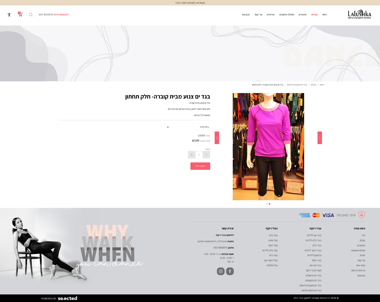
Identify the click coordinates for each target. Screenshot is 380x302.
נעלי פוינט (273, 240)
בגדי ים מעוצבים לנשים (310, 285)
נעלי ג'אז (273, 255)
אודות (362, 255)
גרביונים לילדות (314, 255)
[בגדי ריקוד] (359, 14)
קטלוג (314, 14)
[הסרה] (206, 154)
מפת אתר (360, 265)
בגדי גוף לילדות (314, 235)
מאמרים (303, 14)
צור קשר (258, 14)
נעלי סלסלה (272, 265)
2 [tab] (267, 204)
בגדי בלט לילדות (313, 240)
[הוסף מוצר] (191, 154)
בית (363, 235)
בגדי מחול (316, 260)
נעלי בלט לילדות (270, 250)
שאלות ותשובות (286, 14)
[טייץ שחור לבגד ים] (268, 146)
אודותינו (271, 14)
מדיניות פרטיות (358, 270)
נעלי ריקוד (273, 245)
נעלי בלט (273, 235)
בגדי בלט (316, 245)
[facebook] (230, 271)
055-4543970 (46, 14)
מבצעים (246, 14)
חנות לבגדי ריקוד (313, 270)
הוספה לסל (200, 166)
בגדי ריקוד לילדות (313, 250)
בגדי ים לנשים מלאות (311, 290)
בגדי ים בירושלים (313, 275)
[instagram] (221, 271)
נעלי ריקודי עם (271, 260)
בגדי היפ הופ (315, 265)
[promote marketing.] (67, 298)
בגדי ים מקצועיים (313, 280)
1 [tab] (269, 204)
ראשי (324, 14)
